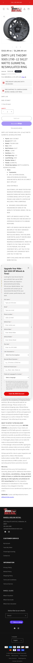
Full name (7, 299)
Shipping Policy (8, 575)
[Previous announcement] (3, 2)
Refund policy (15, 655)
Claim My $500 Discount (16, 393)
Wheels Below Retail (15, 653)
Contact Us (6, 555)
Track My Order (7, 547)
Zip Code (7, 344)
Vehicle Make (8, 329)
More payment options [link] (16, 128)
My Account (6, 543)
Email (6, 307)
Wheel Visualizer (8, 595)
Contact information (17, 661)
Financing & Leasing (9, 551)
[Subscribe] (25, 615)
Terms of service (8, 584)
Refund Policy (7, 571)
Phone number (8, 314)
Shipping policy (22, 658)
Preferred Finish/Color (10, 366)
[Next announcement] (30, 2)
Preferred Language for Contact (13, 374)
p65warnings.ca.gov (7, 497)
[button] (4, 9)
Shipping (3, 73)
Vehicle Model (8, 336)
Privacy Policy (7, 567)
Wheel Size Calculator (9, 604)
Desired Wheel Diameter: (11, 359)
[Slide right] (20, 47)
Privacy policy (23, 655)
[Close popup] (28, 268)
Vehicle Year (8, 322)
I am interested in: (9, 351)
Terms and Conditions (9, 579)
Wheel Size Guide (8, 600)
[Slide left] (12, 47)
